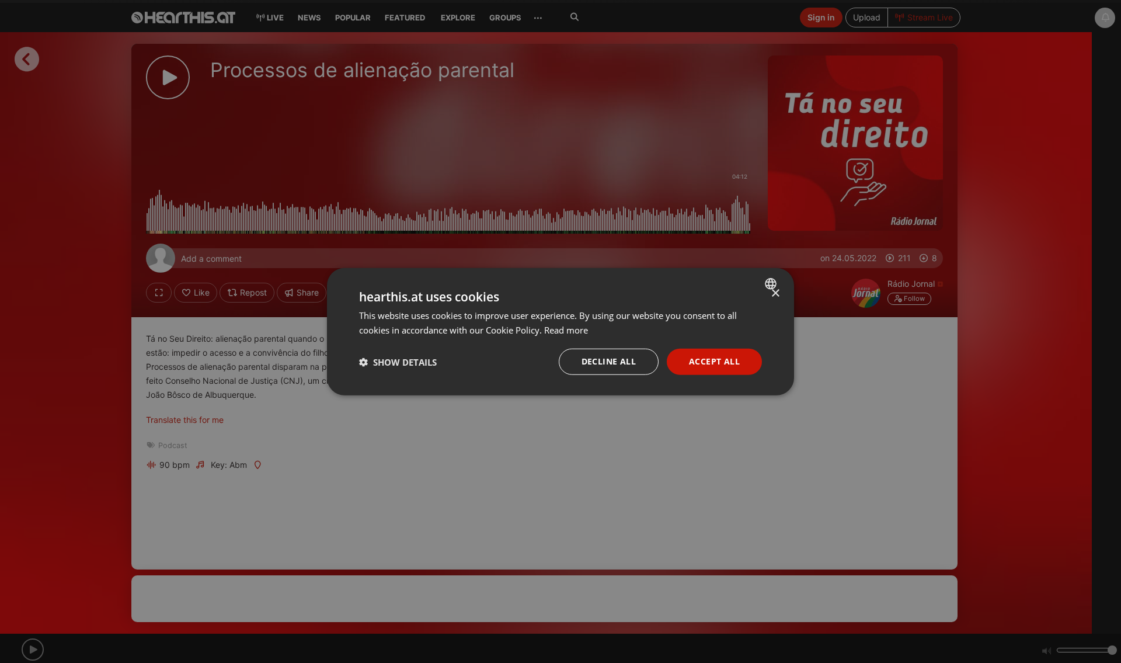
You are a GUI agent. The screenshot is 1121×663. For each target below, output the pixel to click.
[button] (398, 361)
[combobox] (772, 283)
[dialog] (560, 331)
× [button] (775, 293)
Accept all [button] (714, 361)
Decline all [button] (609, 361)
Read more (566, 329)
